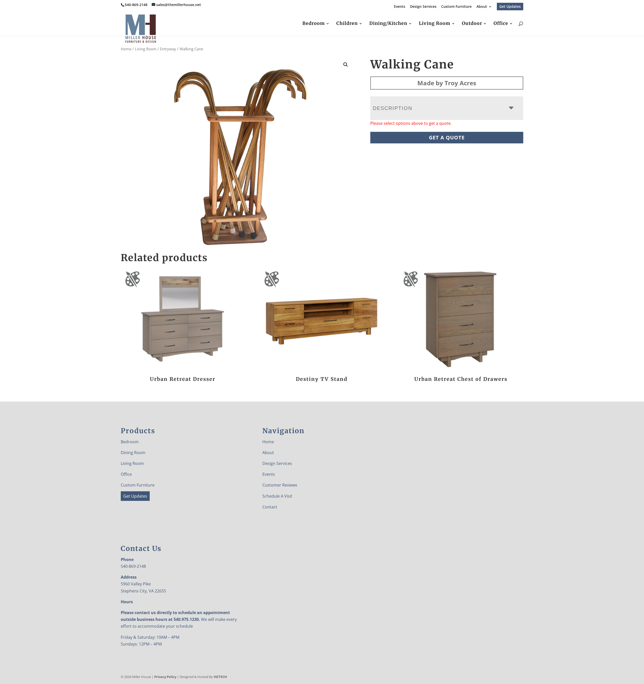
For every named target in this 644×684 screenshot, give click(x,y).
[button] (345, 64)
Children (347, 24)
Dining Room (133, 452)
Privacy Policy (165, 676)
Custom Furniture (456, 7)
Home (126, 48)
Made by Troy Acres (446, 83)
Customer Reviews (279, 485)
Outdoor (472, 24)
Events (399, 7)
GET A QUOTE (447, 137)
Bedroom (313, 24)
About (481, 7)
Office (501, 24)
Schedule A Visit (277, 496)
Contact (269, 507)
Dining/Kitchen (388, 24)
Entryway (168, 48)
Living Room (434, 24)
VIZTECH (220, 676)
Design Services (423, 7)
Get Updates (510, 6)
